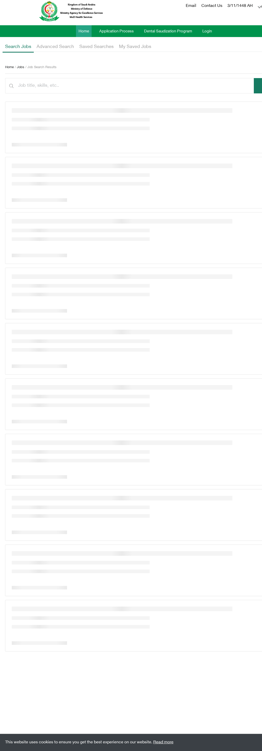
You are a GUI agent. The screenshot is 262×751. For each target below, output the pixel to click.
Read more (163, 742)
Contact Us (211, 6)
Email (191, 6)
